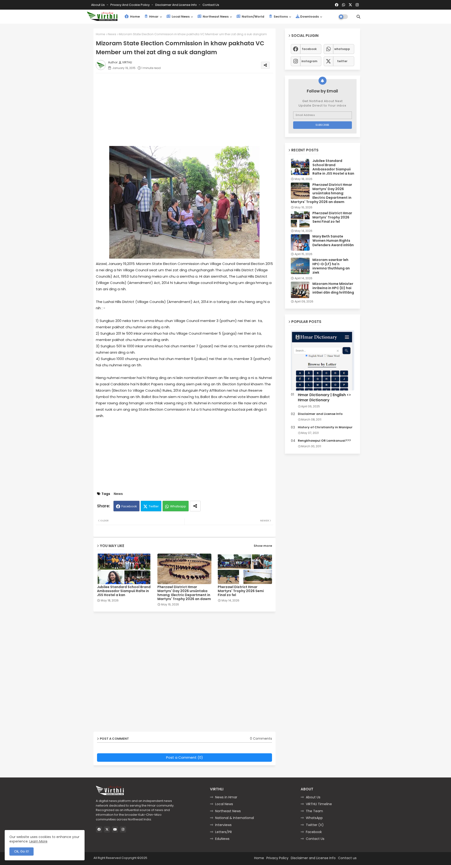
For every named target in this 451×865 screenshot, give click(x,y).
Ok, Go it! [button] (21, 851)
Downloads (309, 16)
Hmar (153, 16)
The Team (314, 811)
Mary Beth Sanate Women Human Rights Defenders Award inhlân (333, 240)
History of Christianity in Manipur (325, 427)
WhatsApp (314, 817)
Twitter (154, 506)
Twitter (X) (315, 825)
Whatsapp (178, 506)
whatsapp (342, 49)
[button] (358, 16)
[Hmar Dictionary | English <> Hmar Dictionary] (322, 360)
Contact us (210, 5)
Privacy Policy (277, 858)
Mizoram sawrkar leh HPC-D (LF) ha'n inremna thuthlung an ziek (331, 266)
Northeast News (215, 16)
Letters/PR (223, 832)
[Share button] (195, 506)
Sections (280, 16)
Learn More (38, 841)
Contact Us (315, 838)
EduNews (222, 838)
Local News (180, 16)
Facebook (129, 506)
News (112, 34)
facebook (309, 49)
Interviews (223, 825)
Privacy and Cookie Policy (130, 5)
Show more (263, 545)
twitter (342, 61)
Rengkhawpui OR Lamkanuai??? (324, 441)
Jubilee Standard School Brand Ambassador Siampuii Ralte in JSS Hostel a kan (124, 591)
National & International (234, 817)
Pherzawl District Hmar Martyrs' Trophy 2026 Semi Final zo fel (241, 591)
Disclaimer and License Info (176, 5)
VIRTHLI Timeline (319, 804)
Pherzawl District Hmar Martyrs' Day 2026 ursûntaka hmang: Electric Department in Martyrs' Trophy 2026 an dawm (184, 593)
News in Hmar (226, 797)
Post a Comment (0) (184, 757)
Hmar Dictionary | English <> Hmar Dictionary (324, 397)
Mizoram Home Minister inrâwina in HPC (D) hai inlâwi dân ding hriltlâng (333, 288)
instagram (309, 61)
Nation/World (252, 16)
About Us (98, 5)
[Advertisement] (189, 109)
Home (134, 16)
